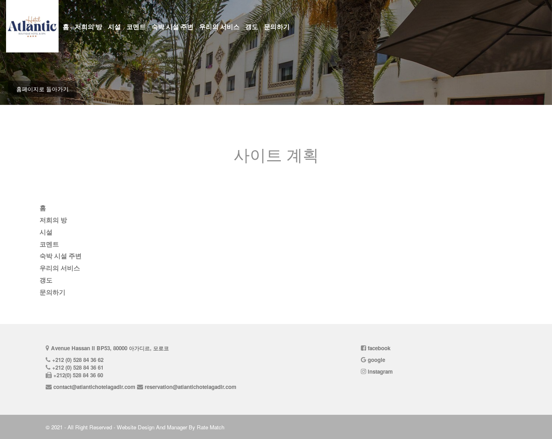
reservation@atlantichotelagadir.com (190, 387)
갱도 (251, 26)
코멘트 (136, 26)
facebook (379, 348)
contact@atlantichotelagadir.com (94, 387)
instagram (380, 371)
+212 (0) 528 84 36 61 (77, 367)
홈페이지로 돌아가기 (42, 89)
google (376, 360)
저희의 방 (88, 26)
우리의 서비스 (219, 26)
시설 (114, 26)
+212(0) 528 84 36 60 (78, 375)
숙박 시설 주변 (173, 26)
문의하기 (277, 26)
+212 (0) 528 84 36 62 (77, 360)
